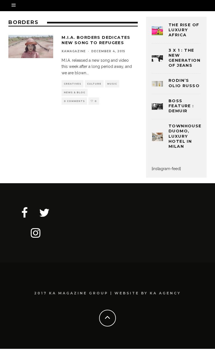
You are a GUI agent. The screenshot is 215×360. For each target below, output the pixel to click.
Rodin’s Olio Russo (184, 83)
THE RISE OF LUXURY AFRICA (184, 29)
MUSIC (112, 83)
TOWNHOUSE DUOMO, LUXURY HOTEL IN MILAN (185, 136)
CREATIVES (72, 83)
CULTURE (94, 83)
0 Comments (74, 101)
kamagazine (74, 51)
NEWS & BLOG (74, 92)
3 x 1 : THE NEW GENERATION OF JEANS (184, 58)
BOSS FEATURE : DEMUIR (181, 105)
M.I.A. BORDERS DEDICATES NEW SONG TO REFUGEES (96, 40)
